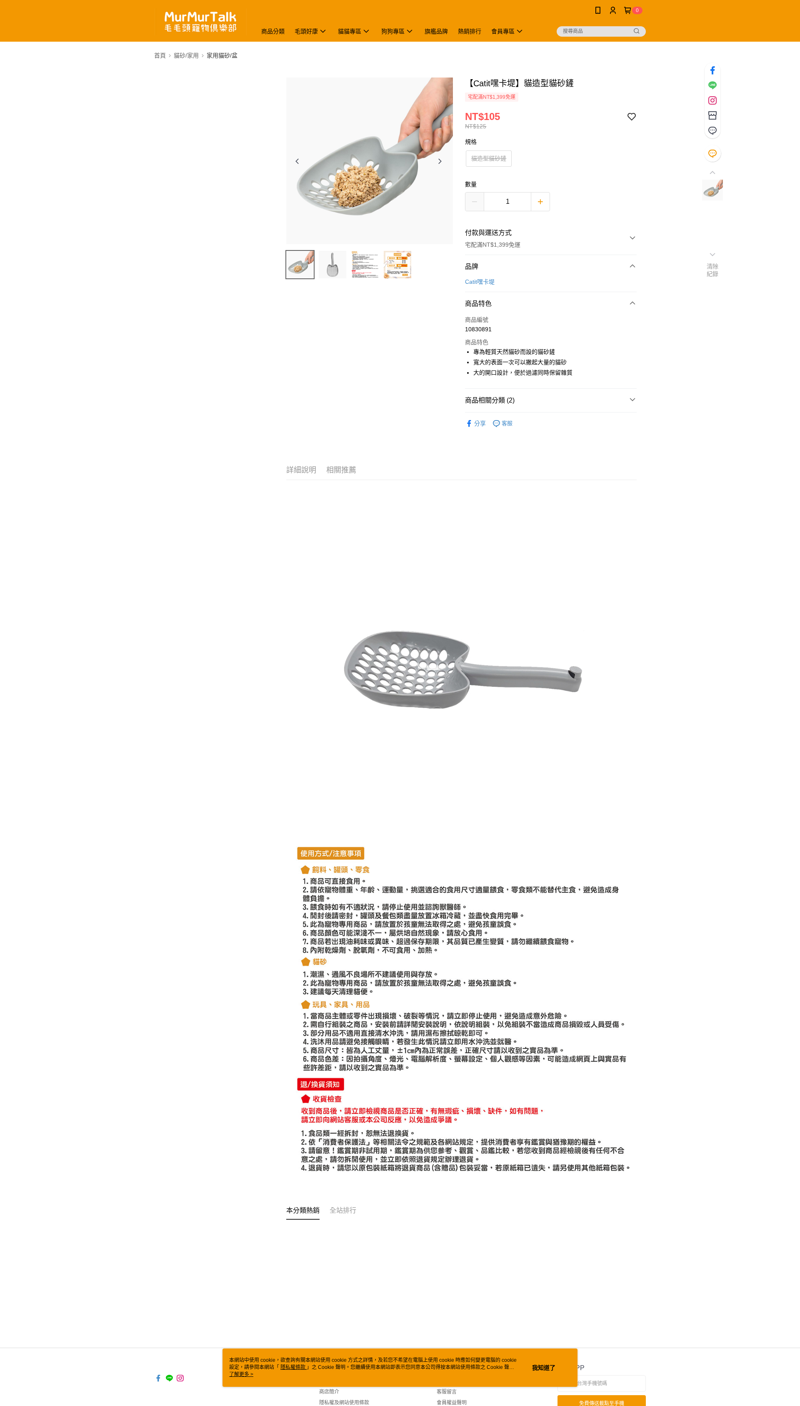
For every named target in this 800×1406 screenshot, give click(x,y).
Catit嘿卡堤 (480, 281)
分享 (480, 423)
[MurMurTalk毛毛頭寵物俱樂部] (200, 21)
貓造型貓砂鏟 (488, 158)
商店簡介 (329, 1392)
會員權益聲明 (452, 1403)
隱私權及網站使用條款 (344, 1403)
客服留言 (447, 1392)
